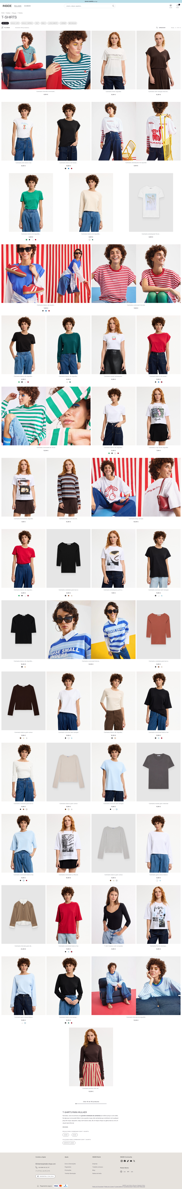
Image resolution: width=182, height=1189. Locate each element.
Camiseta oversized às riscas (46, 447)
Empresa (94, 1164)
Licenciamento (53, 23)
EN (132, 1172)
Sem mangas (72, 23)
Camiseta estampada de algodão (136, 162)
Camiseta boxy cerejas (136, 519)
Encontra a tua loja (47, 1176)
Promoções (68, 1170)
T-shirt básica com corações (113, 946)
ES (125, 1172)
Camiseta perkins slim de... (91, 1088)
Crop (37, 23)
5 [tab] (97, 32)
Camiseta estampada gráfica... (113, 590)
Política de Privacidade (97, 1186)
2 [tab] (94, 32)
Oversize (63, 23)
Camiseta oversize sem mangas (159, 590)
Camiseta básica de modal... (69, 163)
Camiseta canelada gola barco (68, 590)
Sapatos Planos (69, 1143)
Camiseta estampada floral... (151, 234)
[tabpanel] (46, 60)
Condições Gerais (128, 1186)
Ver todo (5, 23)
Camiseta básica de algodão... (31, 234)
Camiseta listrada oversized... (46, 91)
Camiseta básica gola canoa (24, 732)
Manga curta (15, 23)
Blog (93, 1170)
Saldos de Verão (97, 1173)
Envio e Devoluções (70, 1164)
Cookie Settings (119, 1186)
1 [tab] (93, 32)
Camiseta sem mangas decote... (158, 91)
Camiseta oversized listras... (91, 661)
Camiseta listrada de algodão (136, 1017)
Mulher (18, 6)
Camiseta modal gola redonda (158, 803)
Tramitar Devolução (70, 1173)
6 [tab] (143, 32)
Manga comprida (27, 23)
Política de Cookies (109, 1186)
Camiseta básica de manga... (68, 1017)
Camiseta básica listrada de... (68, 519)
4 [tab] (96, 32)
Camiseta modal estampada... (113, 376)
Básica (44, 23)
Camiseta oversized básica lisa (158, 732)
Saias (74, 1134)
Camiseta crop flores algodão (158, 447)
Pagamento (68, 1167)
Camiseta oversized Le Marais (68, 875)
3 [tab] (95, 32)
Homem (27, 6)
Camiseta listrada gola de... (23, 946)
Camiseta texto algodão (113, 91)
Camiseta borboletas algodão (23, 519)
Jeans (66, 1134)
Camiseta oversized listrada (136, 305)
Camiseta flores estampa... (158, 946)
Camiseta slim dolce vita (23, 163)
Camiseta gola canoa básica (159, 875)
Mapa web (142, 1186)
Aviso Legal (136, 1186)
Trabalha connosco (97, 1167)
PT (128, 1172)
